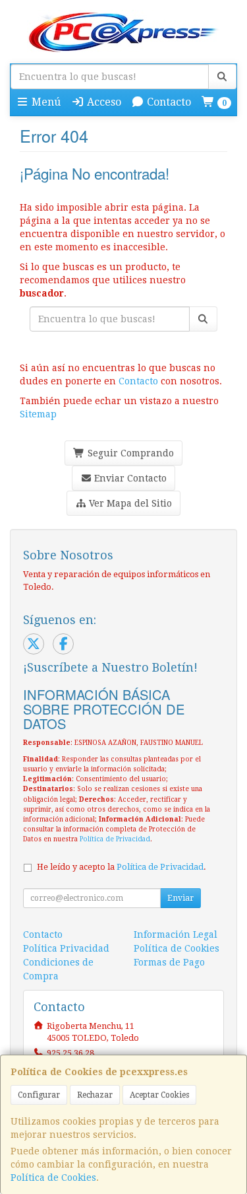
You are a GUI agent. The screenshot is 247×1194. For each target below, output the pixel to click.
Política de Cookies (53, 1177)
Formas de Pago (169, 962)
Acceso (102, 102)
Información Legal (175, 934)
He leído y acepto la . (121, 867)
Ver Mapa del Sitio (129, 503)
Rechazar (95, 1095)
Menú (45, 102)
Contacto (167, 102)
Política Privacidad (66, 948)
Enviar (180, 898)
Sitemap (38, 414)
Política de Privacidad (115, 839)
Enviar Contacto (129, 478)
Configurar (39, 1095)
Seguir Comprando (129, 453)
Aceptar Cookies (159, 1095)
